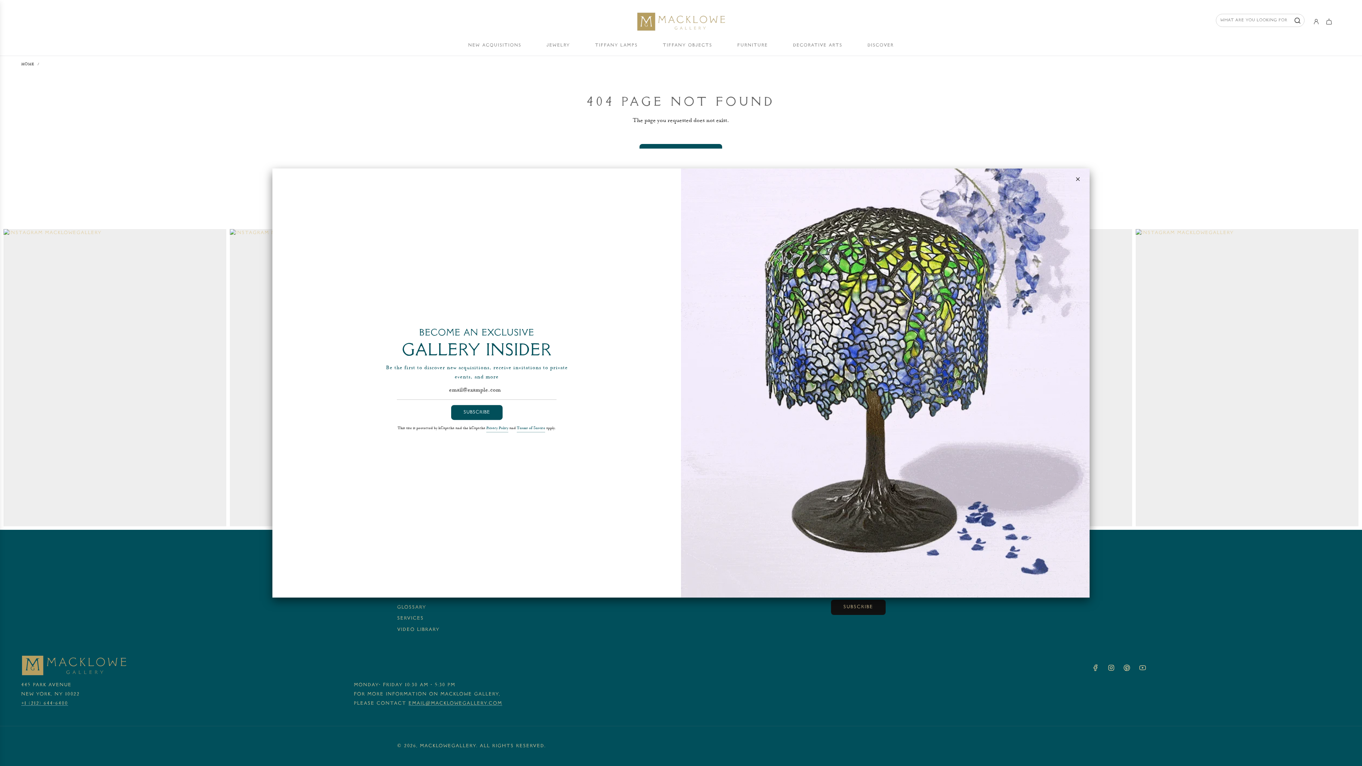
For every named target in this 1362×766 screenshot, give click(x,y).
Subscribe (477, 412)
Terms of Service (531, 429)
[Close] (1078, 179)
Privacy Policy (497, 429)
